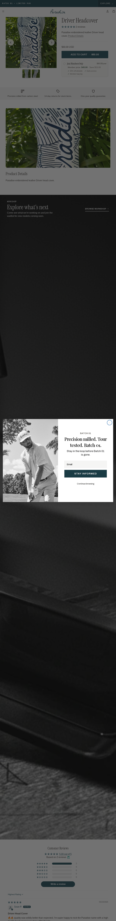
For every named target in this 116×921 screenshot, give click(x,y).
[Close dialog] (109, 422)
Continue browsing (85, 484)
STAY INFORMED (85, 473)
